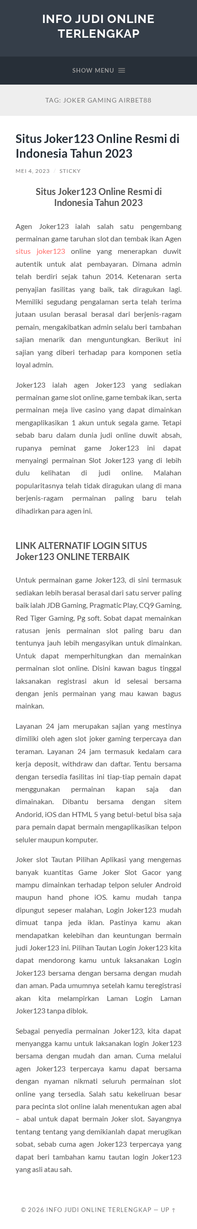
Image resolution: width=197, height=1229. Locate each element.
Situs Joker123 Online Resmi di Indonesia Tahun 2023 (98, 145)
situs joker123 (40, 250)
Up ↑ (168, 1209)
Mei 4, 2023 (33, 170)
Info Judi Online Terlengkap (98, 25)
